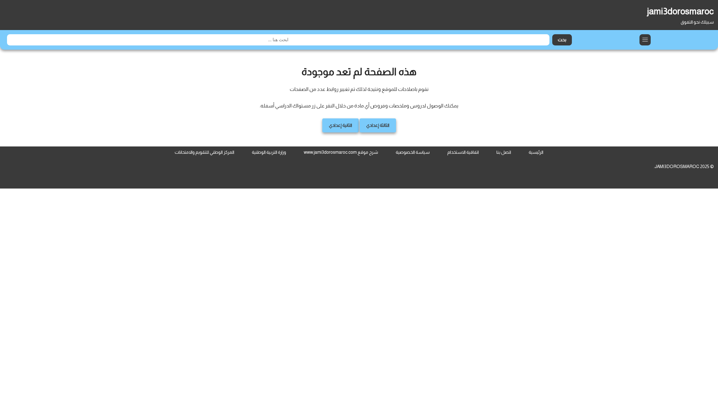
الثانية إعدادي (340, 125)
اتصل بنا (503, 152)
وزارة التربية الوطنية (269, 152)
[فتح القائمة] (645, 39)
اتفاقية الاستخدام (463, 152)
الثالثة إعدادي (377, 125)
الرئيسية (536, 152)
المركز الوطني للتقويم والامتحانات (204, 152)
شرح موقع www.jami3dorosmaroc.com (341, 152)
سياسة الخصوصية (413, 152)
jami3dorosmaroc (680, 11)
